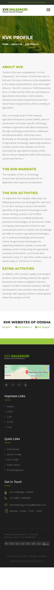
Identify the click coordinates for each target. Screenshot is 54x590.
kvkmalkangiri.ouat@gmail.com (28, 505)
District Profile (14, 454)
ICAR (9, 416)
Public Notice (13, 464)
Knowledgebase (15, 469)
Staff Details (13, 449)
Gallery (10, 406)
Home (5, 44)
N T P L (33, 561)
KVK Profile (31, 44)
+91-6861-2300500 (20, 498)
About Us (16, 44)
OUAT (10, 411)
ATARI (10, 421)
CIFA (9, 427)
